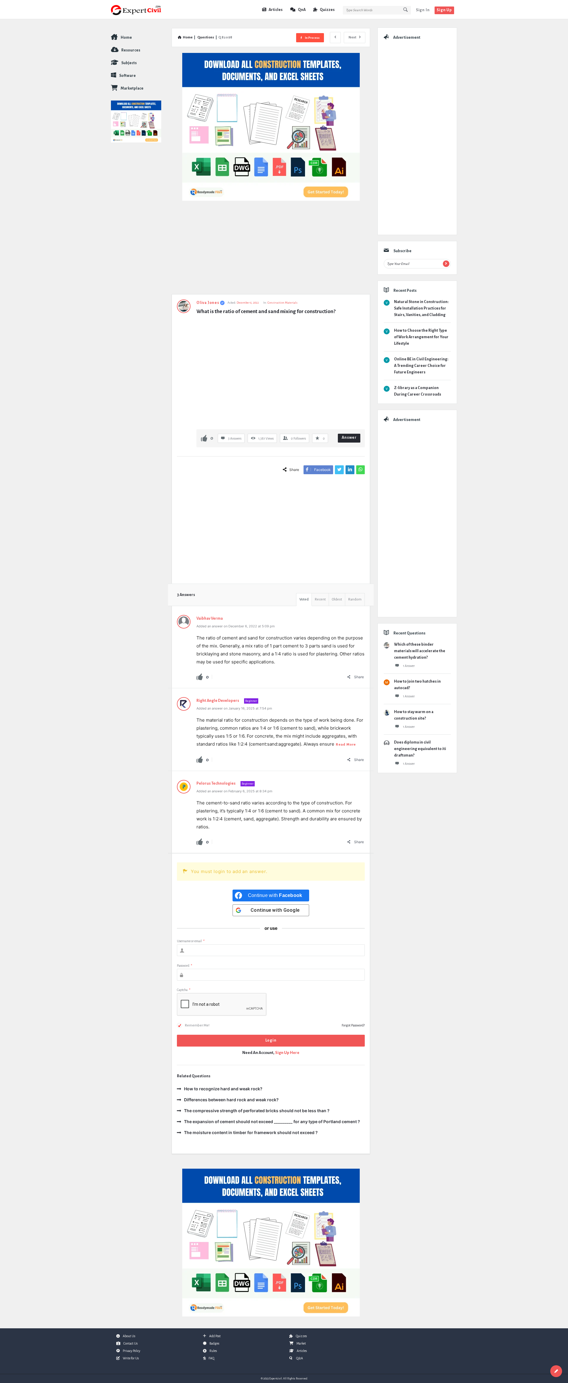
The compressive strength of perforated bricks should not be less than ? (257, 1110)
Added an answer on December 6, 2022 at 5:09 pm (235, 626)
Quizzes (327, 10)
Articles (276, 10)
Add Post (215, 1336)
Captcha (183, 990)
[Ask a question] (556, 1371)
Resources (130, 50)
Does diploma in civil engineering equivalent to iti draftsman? (420, 748)
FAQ (211, 1358)
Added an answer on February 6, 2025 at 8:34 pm (234, 791)
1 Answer (409, 666)
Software (127, 76)
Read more (346, 744)
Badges (214, 1343)
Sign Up (444, 10)
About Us (129, 1336)
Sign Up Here (287, 1052)
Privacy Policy (131, 1351)
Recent (320, 599)
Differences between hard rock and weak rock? (231, 1099)
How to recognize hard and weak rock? (223, 1088)
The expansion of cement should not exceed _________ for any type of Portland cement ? (272, 1121)
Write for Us (131, 1358)
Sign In (423, 10)
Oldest (337, 599)
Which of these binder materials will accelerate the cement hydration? (419, 651)
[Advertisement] (271, 250)
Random (355, 599)
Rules (213, 1351)
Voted (304, 599)
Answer (349, 437)
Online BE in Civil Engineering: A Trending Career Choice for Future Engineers (421, 365)
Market (301, 1343)
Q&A (299, 1358)
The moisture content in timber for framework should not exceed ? (251, 1132)
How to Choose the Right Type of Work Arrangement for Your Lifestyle (421, 337)
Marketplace (132, 88)
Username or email (190, 941)
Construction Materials (282, 302)
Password (184, 965)
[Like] (204, 438)
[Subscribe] (446, 263)
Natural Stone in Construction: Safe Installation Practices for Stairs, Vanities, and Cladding (421, 308)
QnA (302, 10)
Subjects (129, 63)
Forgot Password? (353, 1025)
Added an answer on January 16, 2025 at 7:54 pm (234, 708)
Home (126, 37)
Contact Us (130, 1343)
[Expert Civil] (140, 9)
